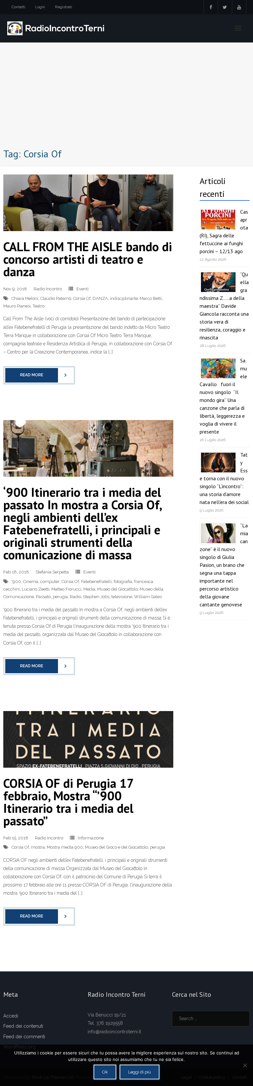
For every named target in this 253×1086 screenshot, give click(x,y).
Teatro (38, 306)
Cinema (30, 581)
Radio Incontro (48, 288)
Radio (75, 596)
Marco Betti (151, 298)
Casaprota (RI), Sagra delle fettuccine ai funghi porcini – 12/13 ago (224, 231)
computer (50, 581)
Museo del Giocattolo (117, 589)
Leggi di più (139, 1072)
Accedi (10, 1016)
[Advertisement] (126, 97)
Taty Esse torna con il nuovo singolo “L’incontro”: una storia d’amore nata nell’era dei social (224, 478)
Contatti (18, 7)
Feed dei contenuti (23, 1026)
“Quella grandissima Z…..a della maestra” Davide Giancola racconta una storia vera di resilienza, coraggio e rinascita (224, 306)
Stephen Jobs (96, 596)
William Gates (148, 596)
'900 (16, 581)
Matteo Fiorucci (66, 589)
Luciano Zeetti (35, 589)
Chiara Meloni (25, 298)
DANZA (100, 298)
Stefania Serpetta (52, 571)
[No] (244, 1065)
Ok (105, 1072)
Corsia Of (82, 298)
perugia (60, 596)
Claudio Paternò (55, 298)
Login (40, 7)
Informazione (91, 837)
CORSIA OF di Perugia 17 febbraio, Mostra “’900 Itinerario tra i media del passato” (68, 802)
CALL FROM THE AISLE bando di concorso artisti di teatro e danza (87, 258)
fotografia (123, 581)
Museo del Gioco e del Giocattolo (116, 847)
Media (89, 589)
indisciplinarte (124, 298)
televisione (121, 596)
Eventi (82, 288)
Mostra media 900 (65, 847)
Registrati (63, 7)
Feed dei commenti (24, 1036)
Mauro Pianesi (17, 306)
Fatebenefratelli (96, 581)
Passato (43, 596)
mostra (38, 847)
